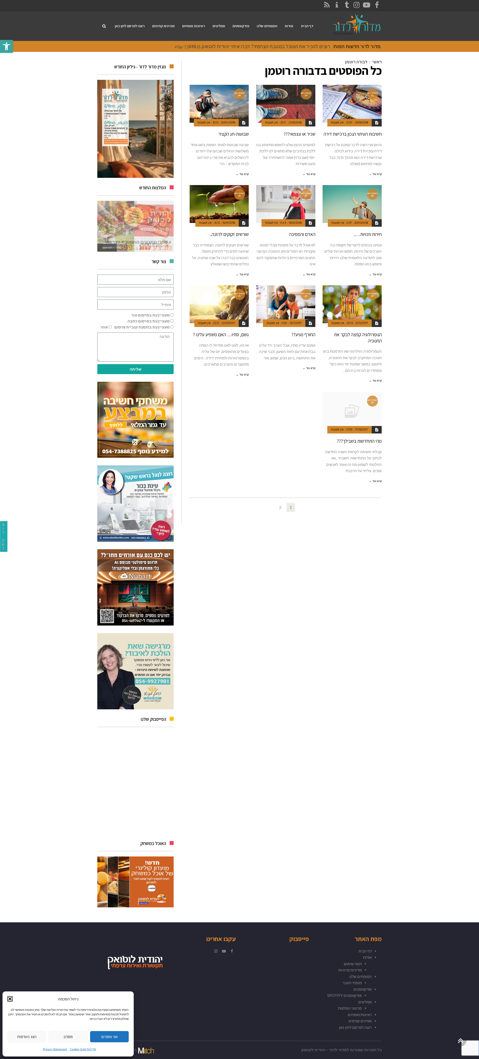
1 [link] (291, 507)
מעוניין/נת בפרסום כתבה (148, 321)
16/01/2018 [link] (229, 222)
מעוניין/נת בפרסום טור (150, 315)
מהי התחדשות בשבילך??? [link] (359, 441)
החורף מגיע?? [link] (303, 334)
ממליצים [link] (365, 1002)
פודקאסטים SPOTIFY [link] (344, 995)
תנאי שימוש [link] (353, 963)
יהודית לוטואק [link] (313, 1050)
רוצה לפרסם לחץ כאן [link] (355, 1027)
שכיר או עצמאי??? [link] (299, 134)
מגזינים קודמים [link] (360, 1021)
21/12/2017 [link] (362, 323)
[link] (6, 46)
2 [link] (280, 507)
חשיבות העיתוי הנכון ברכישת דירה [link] (353, 134)
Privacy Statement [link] (55, 1049)
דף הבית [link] (365, 951)
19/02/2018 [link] (295, 222)
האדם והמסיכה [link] (302, 234)
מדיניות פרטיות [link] (350, 970)
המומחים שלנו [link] (360, 976)
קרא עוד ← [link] (375, 174)
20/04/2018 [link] (228, 122)
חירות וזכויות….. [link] (368, 234)
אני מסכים (109, 1036)
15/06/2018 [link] (361, 122)
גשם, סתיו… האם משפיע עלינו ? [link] (221, 334)
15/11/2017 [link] (296, 323)
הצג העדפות (27, 1036)
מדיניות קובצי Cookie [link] (83, 1049)
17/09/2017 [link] (361, 429)
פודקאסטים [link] (363, 989)
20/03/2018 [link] (361, 222)
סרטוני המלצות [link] (350, 1008)
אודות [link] (367, 957)
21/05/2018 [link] (295, 122)
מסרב (68, 1036)
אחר (104, 327)
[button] (9, 998)
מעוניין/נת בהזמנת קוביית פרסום (142, 327)
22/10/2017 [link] (228, 323)
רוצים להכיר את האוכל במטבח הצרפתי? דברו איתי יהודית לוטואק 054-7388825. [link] (252, 46)
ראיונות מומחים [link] (360, 1014)
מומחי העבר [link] (352, 982)
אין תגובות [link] (337, 122)
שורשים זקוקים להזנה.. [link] (229, 234)
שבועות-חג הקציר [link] (233, 134)
